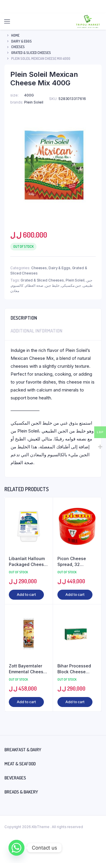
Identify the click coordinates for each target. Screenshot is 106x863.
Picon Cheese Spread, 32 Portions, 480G (72, 561)
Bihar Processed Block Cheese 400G (74, 668)
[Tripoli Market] (88, 21)
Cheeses (18, 47)
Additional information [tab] (36, 331)
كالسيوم (17, 285)
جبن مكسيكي (71, 285)
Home (15, 35)
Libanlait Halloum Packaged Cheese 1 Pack (28, 561)
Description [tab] (24, 318)
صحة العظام (34, 285)
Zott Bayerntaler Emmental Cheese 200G (27, 668)
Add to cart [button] (26, 594)
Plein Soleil (75, 280)
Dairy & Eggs (21, 41)
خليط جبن (52, 285)
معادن (14, 291)
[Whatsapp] (16, 848)
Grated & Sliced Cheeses (31, 52)
